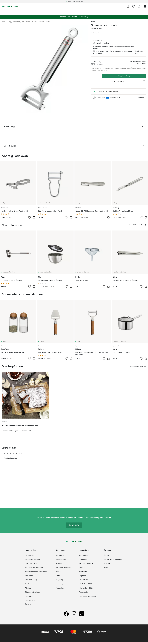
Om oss (106, 555)
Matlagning (6, 22)
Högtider (82, 575)
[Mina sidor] (128, 6)
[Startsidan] (10, 6)
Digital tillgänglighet (32, 592)
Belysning (59, 580)
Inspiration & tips (136, 366)
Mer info (141, 98)
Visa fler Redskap (10, 458)
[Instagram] (74, 613)
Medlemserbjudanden (87, 596)
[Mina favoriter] (133, 6)
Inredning (59, 584)
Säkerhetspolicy (31, 580)
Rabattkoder (83, 592)
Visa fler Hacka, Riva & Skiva (14, 454)
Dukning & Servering (63, 567)
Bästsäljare (83, 571)
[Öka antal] (99, 76)
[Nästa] (84, 69)
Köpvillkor (29, 575)
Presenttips (83, 580)
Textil (58, 575)
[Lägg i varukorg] (34, 217)
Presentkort (60, 588)
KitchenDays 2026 (86, 588)
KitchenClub (30, 600)
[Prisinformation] (100, 62)
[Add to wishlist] (29, 217)
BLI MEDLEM (74, 525)
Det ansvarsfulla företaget (113, 559)
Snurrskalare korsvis (42, 21)
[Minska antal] (92, 76)
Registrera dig (139, 52)
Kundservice (29, 555)
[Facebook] (66, 613)
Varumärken (83, 555)
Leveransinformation (32, 559)
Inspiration (83, 559)
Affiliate (107, 563)
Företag (28, 588)
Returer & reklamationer (34, 567)
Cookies (28, 584)
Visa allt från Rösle (136, 225)
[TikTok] (81, 613)
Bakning (59, 563)
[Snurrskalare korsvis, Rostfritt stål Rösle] (44, 69)
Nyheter (82, 567)
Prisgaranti (29, 596)
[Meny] (145, 6)
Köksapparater (61, 559)
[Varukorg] (139, 6)
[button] (95, 33)
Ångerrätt (28, 604)
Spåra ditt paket (31, 563)
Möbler (58, 571)
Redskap (16, 22)
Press (106, 567)
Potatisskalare (27, 22)
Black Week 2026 (85, 584)
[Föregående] (4, 69)
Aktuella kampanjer (86, 563)
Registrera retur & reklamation (36, 571)
